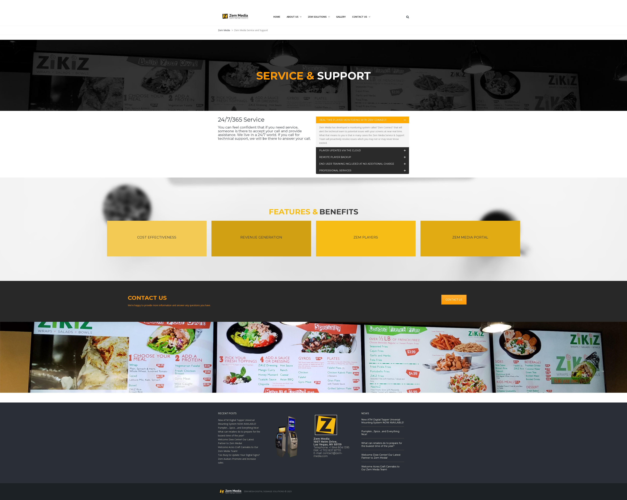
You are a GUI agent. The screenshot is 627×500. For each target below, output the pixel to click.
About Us (292, 16)
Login (375, 3)
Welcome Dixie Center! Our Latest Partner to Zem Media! (381, 456)
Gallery (341, 16)
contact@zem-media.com (328, 455)
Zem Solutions (317, 16)
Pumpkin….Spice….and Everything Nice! (238, 427)
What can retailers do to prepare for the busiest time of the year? (381, 445)
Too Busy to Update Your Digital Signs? (239, 454)
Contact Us (359, 16)
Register (387, 3)
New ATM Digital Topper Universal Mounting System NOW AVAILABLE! (382, 421)
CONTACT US (454, 299)
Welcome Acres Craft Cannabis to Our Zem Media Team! (380, 468)
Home (276, 16)
